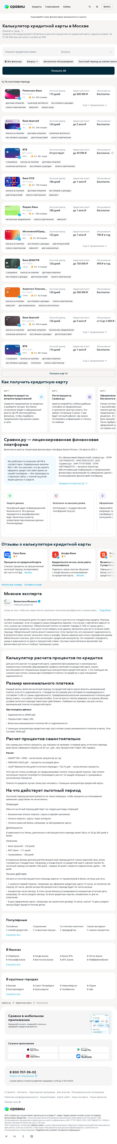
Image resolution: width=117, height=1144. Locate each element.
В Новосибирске (68, 985)
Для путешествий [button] (39, 138)
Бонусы (31, 61)
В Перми (91, 985)
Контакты (22, 1092)
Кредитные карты (24, 1003)
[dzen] (31, 1136)
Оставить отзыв (32, 584)
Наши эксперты (80, 1097)
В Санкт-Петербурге (43, 985)
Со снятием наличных (71, 926)
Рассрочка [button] (36, 363)
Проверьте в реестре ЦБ (71, 483)
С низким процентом (98, 930)
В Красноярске (41, 989)
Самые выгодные (96, 926)
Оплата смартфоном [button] (16, 107)
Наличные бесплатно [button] (38, 103)
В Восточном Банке (43, 959)
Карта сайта (63, 1097)
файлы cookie (37, 1125)
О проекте (10, 1092)
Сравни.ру (6, 1003)
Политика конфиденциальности (21, 1097)
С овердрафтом (68, 930)
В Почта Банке (94, 956)
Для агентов (63, 1092)
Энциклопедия (47, 1097)
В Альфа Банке (40, 956)
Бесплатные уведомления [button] (18, 219)
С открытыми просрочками (45, 930)
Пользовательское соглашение (88, 1092)
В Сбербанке (12, 956)
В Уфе (90, 989)
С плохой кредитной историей (18, 930)
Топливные (12, 926)
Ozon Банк (19, 553)
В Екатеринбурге (15, 989)
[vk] (14, 1136)
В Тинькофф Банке (15, 959)
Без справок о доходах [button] (62, 103)
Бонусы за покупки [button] (15, 133)
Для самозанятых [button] (50, 248)
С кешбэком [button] (11, 162)
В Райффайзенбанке (97, 959)
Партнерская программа (42, 1092)
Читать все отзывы (12, 584)
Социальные (39, 926)
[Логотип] (15, 1109)
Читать (28, 572)
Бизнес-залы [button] (48, 107)
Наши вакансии (98, 1097)
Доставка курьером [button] (15, 103)
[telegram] (6, 1136)
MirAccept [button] (33, 107)
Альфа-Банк (68, 553)
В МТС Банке (66, 959)
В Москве (11, 985)
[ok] (23, 1136)
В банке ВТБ (66, 956)
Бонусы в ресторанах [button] (49, 305)
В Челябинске (67, 989)
